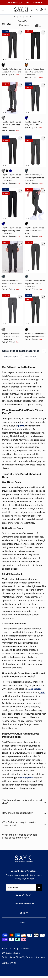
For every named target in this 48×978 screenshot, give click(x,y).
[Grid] (36, 25)
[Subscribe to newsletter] (39, 887)
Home (16, 17)
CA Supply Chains (11, 953)
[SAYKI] (21, 10)
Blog (16, 948)
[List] (39, 25)
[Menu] (3, 10)
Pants (22, 17)
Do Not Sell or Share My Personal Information (24, 957)
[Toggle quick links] (44, 351)
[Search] (33, 10)
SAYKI (13, 963)
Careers (25, 948)
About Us (6, 948)
